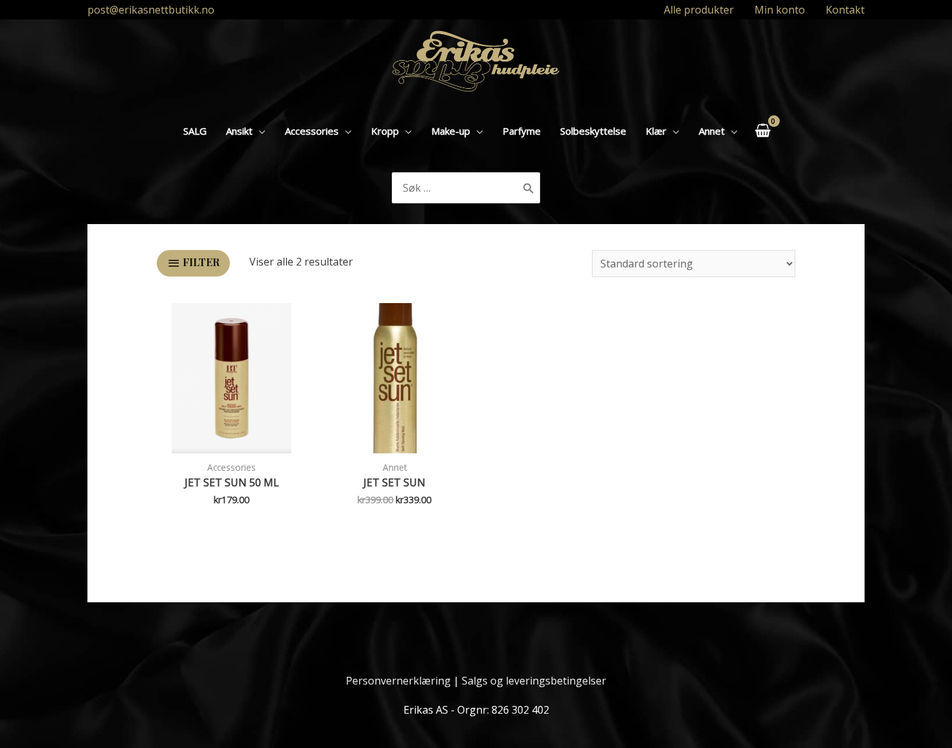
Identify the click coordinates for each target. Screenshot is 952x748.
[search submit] (529, 188)
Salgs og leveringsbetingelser (534, 681)
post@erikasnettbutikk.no (150, 10)
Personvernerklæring (398, 681)
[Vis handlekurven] (762, 130)
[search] (455, 188)
